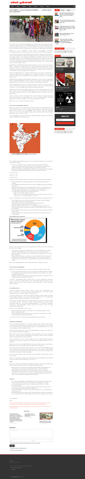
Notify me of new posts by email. (16, 450)
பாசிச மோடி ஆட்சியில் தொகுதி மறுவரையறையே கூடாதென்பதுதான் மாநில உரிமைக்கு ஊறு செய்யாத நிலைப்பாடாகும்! (67, 21)
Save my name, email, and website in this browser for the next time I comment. (25, 443)
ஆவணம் (42, 6)
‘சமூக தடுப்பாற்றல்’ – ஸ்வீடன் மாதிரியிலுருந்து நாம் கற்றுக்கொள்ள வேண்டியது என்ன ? (30, 415)
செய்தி (12, 6)
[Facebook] (56, 51)
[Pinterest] (68, 51)
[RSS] (71, 51)
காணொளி (24, 6)
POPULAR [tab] (62, 10)
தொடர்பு (48, 6)
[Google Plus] (62, 51)
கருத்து (18, 6)
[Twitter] (59, 51)
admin (11, 13)
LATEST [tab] (57, 10)
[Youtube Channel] (65, 51)
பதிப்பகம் (35, 6)
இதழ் (30, 6)
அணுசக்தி (57, 107)
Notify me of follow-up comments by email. (18, 448)
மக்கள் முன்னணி (15, 476)
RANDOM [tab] (68, 10)
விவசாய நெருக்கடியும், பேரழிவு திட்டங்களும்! (63, 87)
